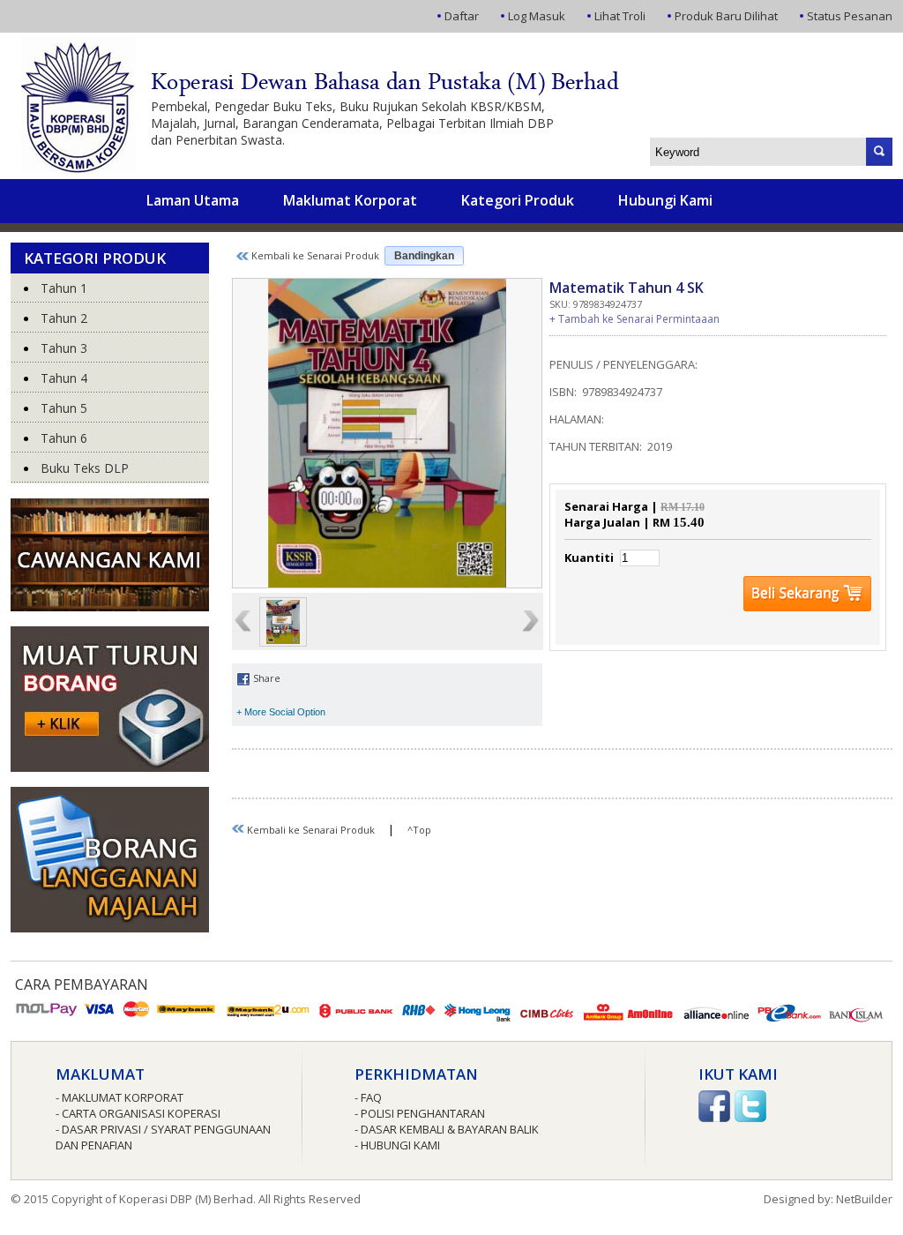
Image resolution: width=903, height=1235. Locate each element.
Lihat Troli (620, 16)
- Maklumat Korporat (119, 1097)
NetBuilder (864, 1199)
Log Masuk (536, 16)
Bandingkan (424, 256)
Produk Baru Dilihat (726, 16)
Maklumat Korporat (350, 200)
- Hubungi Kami (397, 1145)
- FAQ (368, 1097)
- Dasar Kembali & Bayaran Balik (446, 1129)
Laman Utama (192, 200)
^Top (419, 829)
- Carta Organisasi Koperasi (138, 1113)
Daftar (461, 16)
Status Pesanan (849, 16)
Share (265, 678)
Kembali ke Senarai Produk (314, 255)
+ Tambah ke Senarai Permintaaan (634, 318)
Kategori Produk (517, 200)
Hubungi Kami (665, 200)
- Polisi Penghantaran (419, 1113)
